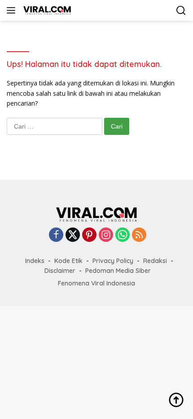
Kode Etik (68, 261)
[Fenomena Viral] (46, 10)
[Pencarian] (181, 10)
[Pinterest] (89, 235)
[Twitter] (73, 235)
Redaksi (155, 261)
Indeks (34, 261)
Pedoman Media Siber (118, 271)
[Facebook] (56, 235)
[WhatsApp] (122, 235)
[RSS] (139, 235)
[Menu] (13, 10)
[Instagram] (106, 235)
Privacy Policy (112, 261)
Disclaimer (59, 271)
